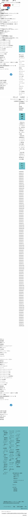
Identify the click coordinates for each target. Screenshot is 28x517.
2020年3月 (21, 300)
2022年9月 (21, 250)
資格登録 (2, 67)
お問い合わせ (3, 85)
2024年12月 (21, 205)
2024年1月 (21, 223)
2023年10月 (21, 228)
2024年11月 (21, 206)
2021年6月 (21, 275)
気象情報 (2, 87)
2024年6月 (21, 215)
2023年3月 (21, 240)
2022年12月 (21, 245)
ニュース (2, 37)
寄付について (3, 17)
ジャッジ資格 (3, 64)
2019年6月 (21, 315)
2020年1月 (21, 304)
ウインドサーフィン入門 (5, 42)
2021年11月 (21, 267)
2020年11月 (21, 287)
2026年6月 (21, 174)
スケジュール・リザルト (5, 20)
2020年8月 (21, 292)
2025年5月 (21, 196)
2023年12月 (21, 225)
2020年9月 (21, 290)
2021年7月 (21, 273)
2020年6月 (21, 295)
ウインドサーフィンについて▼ (17, 99)
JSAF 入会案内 (3, 82)
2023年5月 (21, 236)
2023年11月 (21, 226)
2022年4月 (21, 258)
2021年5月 (21, 277)
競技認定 (2, 55)
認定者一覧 (2, 57)
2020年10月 (21, 288)
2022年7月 (21, 253)
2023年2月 (21, 242)
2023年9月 (21, 230)
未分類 (20, 106)
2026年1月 (21, 183)
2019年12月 (21, 305)
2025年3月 (21, 200)
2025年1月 (21, 203)
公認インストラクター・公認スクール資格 (9, 62)
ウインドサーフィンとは (5, 40)
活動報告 (2, 13)
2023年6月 (21, 235)
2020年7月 (21, 293)
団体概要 (2, 10)
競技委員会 (21, 108)
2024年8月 (21, 211)
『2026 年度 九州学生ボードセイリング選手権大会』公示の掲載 (22, 156)
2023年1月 (21, 243)
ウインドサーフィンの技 (5, 43)
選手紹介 (2, 30)
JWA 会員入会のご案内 (17, 473)
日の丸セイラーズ (3, 83)
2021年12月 (21, 265)
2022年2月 (21, 262)
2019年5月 (21, 317)
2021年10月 (21, 268)
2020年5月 (21, 297)
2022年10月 (21, 248)
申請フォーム (3, 59)
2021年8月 (21, 272)
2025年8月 (21, 191)
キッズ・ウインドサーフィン (6, 47)
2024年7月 (21, 213)
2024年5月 (21, 216)
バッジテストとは (3, 52)
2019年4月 (21, 319)
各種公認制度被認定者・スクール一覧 (8, 65)
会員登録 (15, 482)
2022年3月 (21, 260)
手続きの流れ (16, 474)
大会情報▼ (22, 97)
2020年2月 (21, 302)
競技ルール (2, 12)
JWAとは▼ (15, 97)
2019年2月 (21, 322)
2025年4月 (21, 198)
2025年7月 (21, 193)
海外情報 (2, 88)
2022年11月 (21, 247)
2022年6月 (21, 255)
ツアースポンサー (3, 35)
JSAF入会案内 (20, 506)
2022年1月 (21, 263)
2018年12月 (21, 325)
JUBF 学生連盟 (3, 80)
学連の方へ (15, 478)
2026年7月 (21, 173)
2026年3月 (21, 180)
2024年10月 (21, 208)
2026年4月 (21, 178)
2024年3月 (21, 220)
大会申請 (2, 23)
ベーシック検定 (3, 53)
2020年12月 (21, 285)
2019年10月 (21, 309)
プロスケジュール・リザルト (6, 28)
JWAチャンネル (3, 22)
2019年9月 (21, 310)
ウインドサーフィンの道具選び (6, 45)
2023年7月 (21, 233)
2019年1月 (21, 324)
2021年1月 (21, 283)
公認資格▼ (16, 101)
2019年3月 (21, 320)
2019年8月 (21, 312)
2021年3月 (21, 280)
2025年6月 (21, 195)
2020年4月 (21, 298)
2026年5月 (21, 176)
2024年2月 (21, 221)
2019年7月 (21, 314)
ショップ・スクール (4, 69)
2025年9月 (21, 190)
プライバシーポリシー (6, 511)
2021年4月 (21, 278)
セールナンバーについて (18, 480)
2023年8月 (21, 231)
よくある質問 (3, 48)
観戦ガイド (2, 33)
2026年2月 (21, 181)
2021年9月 (21, 270)
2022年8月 (21, 252)
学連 (14, 506)
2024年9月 (21, 210)
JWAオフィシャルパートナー (6, 15)
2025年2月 (21, 201)
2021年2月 (21, 282)
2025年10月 (21, 188)
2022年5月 (21, 257)
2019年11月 (21, 307)
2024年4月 (21, 218)
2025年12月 (21, 185)
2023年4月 (21, 238)
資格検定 (21, 109)
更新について (16, 476)
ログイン (14, 484)
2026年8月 (21, 171)
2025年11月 (21, 186)
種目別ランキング (3, 32)
